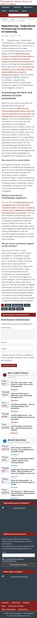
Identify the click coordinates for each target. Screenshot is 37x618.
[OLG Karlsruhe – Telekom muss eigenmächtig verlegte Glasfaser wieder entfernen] (6, 491)
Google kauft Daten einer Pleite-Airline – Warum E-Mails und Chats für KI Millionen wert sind (23, 472)
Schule (4, 309)
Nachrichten (17, 7)
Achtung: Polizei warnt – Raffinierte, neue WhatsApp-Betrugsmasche (21, 395)
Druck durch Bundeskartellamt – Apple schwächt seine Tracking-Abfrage (22, 461)
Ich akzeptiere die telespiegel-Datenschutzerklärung (13, 560)
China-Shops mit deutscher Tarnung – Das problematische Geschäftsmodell (22, 450)
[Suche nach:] (18, 15)
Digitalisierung (17, 305)
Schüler (12, 309)
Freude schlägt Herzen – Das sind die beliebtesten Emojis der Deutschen (23, 417)
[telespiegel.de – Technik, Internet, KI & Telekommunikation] (18, 2)
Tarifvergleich (6, 7)
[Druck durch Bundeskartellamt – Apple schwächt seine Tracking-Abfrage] (6, 459)
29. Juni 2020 (4, 35)
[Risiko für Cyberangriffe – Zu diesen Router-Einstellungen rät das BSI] (6, 481)
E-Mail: (4, 552)
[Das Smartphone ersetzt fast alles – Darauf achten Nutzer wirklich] (6, 426)
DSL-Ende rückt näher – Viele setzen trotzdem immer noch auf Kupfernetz (22, 385)
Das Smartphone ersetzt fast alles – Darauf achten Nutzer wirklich (21, 428)
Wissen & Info (28, 7)
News (4, 606)
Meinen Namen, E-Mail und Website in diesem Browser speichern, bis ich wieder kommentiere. (17, 357)
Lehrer (27, 305)
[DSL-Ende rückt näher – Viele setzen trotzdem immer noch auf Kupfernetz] (6, 383)
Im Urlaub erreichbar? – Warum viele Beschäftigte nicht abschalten (23, 406)
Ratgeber (26, 602)
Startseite (5, 602)
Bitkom (8, 305)
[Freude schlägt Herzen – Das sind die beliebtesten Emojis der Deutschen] (6, 415)
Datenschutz (22, 609)
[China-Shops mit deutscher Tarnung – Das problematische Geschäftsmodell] (6, 448)
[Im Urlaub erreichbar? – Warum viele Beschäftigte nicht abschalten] (6, 404)
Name (3, 342)
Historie (4, 11)
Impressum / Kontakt (16, 606)
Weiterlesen (14, 389)
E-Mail (3, 348)
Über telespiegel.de (9, 609)
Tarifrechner (15, 602)
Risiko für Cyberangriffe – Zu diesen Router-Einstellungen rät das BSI (23, 482)
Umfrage (19, 309)
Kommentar (6, 327)
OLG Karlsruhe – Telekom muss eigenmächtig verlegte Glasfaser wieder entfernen (23, 493)
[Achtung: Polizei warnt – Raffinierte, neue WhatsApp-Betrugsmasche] (6, 394)
